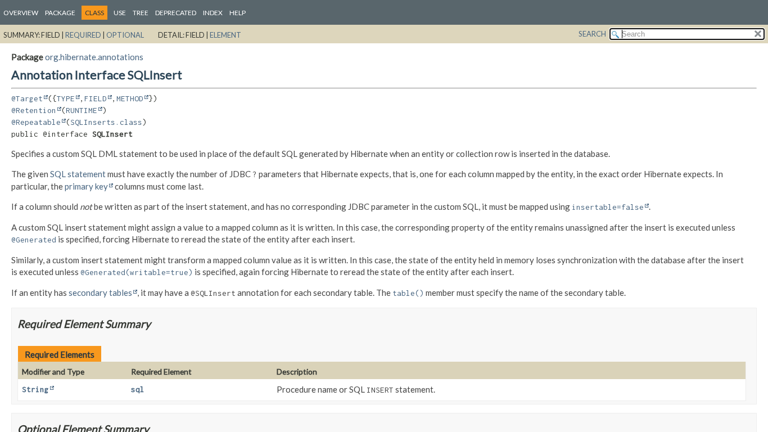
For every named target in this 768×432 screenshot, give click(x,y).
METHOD (129, 98)
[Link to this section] (157, 323)
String (35, 389)
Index (213, 12)
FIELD (95, 98)
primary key (86, 186)
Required (83, 34)
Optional (125, 34)
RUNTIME (81, 110)
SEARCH (592, 33)
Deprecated (175, 12)
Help (237, 12)
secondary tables (100, 292)
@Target (27, 98)
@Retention (33, 110)
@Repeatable (36, 122)
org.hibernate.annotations (94, 57)
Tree (140, 12)
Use (120, 12)
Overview (20, 12)
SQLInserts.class (106, 122)
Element (225, 34)
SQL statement (78, 174)
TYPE (66, 98)
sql (137, 389)
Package (60, 12)
